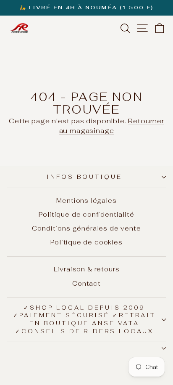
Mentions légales (86, 200)
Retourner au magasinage (111, 125)
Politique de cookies (86, 242)
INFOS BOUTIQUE (84, 177)
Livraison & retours (87, 269)
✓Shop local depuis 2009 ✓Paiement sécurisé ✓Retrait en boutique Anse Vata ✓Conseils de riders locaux (84, 319)
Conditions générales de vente (86, 228)
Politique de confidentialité (86, 214)
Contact (86, 283)
